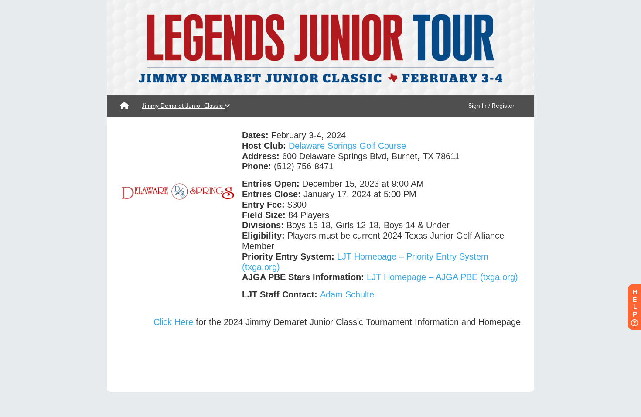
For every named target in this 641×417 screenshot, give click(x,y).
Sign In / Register (491, 105)
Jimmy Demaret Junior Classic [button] (183, 105)
